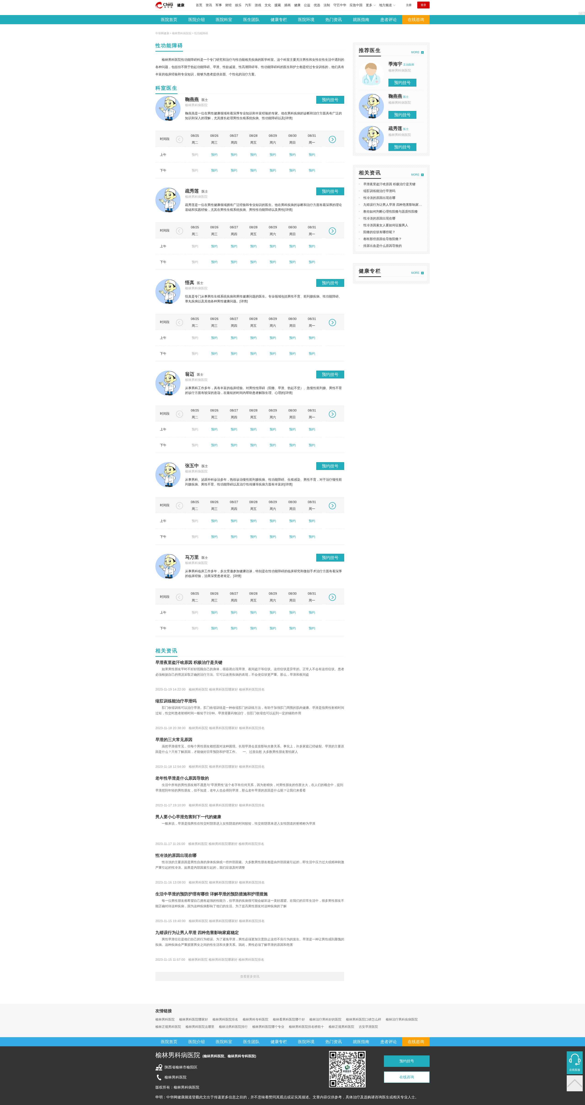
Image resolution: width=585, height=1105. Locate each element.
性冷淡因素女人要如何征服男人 (385, 225)
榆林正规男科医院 (168, 1027)
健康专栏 (279, 19)
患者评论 (388, 19)
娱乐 (238, 5)
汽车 (248, 5)
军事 (218, 5)
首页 (199, 5)
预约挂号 (330, 100)
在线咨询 (416, 19)
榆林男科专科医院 (255, 1019)
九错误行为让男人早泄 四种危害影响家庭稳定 (197, 932)
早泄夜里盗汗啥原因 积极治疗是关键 (188, 662)
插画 (287, 5)
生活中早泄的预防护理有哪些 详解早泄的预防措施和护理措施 (211, 894)
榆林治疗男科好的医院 (325, 1019)
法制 (327, 5)
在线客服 (574, 1069)
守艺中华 (339, 5)
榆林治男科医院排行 (233, 1027)
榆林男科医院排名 (225, 1019)
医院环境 (306, 19)
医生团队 (251, 19)
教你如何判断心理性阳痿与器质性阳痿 (390, 211)
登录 (423, 5)
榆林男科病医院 (181, 33)
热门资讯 (333, 19)
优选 (317, 5)
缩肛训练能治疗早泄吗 (176, 701)
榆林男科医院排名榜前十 (306, 1027)
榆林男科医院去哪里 (200, 1027)
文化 (268, 5)
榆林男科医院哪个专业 (268, 1027)
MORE (415, 52)
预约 (214, 154)
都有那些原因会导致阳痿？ (382, 239)
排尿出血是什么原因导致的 (382, 246)
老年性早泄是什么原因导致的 (182, 778)
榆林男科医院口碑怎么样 (363, 1019)
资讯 (209, 5)
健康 (180, 5)
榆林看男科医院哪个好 (289, 1019)
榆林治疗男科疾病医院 (402, 1019)
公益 (307, 5)
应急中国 (356, 5)
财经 (228, 5)
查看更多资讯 (249, 976)
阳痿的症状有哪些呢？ (379, 232)
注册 (409, 5)
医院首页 (169, 19)
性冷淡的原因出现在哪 (176, 855)
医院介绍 (196, 19)
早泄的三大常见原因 (173, 739)
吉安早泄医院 (368, 1027)
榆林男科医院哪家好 (193, 1019)
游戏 (258, 5)
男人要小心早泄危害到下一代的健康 (188, 817)
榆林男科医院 (165, 1019)
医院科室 (224, 19)
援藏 (277, 5)
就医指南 (361, 19)
